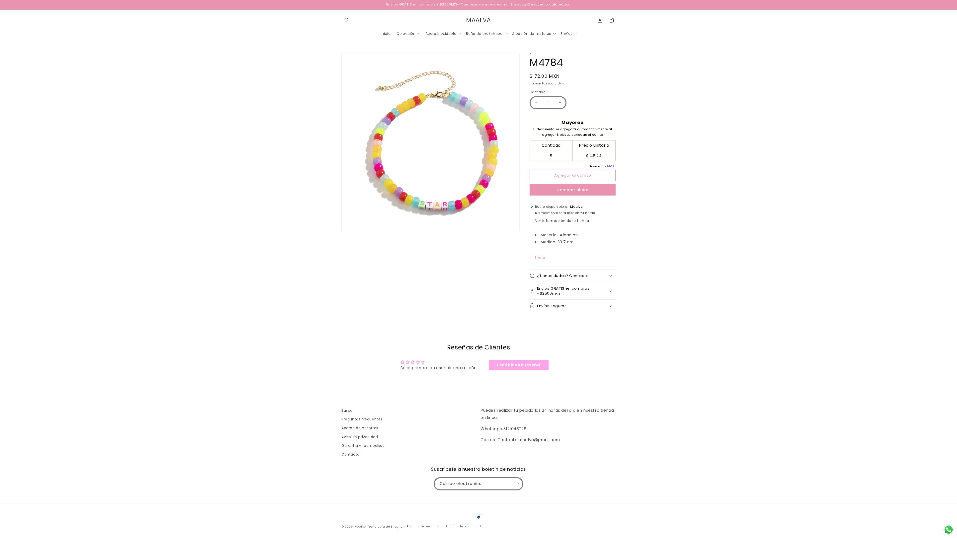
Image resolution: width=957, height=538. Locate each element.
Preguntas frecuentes (362, 419)
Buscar (347, 410)
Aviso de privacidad (359, 436)
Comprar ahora (573, 189)
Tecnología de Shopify (384, 527)
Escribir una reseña (518, 365)
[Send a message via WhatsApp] (949, 530)
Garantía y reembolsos (363, 445)
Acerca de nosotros (359, 427)
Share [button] (540, 257)
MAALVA (360, 527)
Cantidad (538, 92)
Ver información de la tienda (562, 220)
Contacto (350, 454)
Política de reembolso (424, 526)
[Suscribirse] (516, 483)
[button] (346, 20)
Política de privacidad (463, 526)
